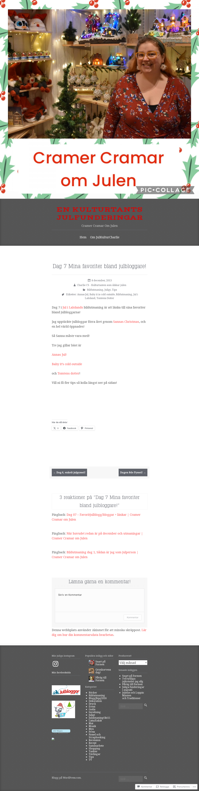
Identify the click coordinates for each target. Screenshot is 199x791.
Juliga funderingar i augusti (133, 688)
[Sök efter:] (131, 706)
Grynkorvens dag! (103, 671)
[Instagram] (55, 664)
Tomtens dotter (68, 373)
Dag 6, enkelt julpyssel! (69, 472)
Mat (91, 723)
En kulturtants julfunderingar (99, 214)
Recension (94, 740)
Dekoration (95, 701)
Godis (92, 709)
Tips (114, 289)
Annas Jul (82, 294)
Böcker (93, 692)
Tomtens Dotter (105, 298)
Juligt (107, 289)
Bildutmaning (95, 289)
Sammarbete (96, 745)
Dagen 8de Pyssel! (133, 472)
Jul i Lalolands (72, 307)
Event (92, 706)
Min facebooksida (61, 672)
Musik (92, 726)
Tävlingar (94, 754)
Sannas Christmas (126, 322)
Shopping (94, 748)
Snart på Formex (100, 663)
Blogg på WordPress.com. (66, 777)
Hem (83, 237)
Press (92, 731)
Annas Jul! (59, 354)
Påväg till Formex (100, 679)
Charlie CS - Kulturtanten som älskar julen (101, 285)
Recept (92, 743)
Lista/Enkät (95, 720)
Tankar (93, 751)
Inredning (95, 712)
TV (90, 759)
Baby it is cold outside (102, 294)
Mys (91, 729)
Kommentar (132, 617)
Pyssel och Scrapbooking (97, 736)
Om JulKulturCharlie (104, 237)
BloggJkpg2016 (98, 698)
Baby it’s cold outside (67, 364)
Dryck (92, 703)
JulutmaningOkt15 (99, 717)
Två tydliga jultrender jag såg (132, 680)
